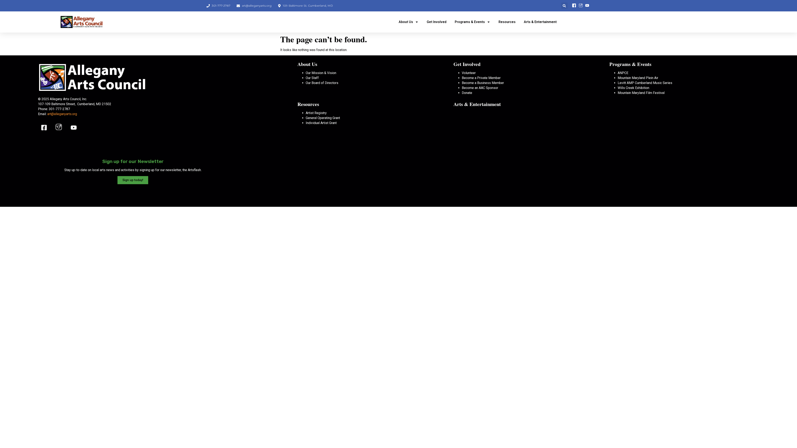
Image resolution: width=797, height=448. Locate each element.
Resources (507, 22)
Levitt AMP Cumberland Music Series (645, 83)
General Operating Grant (323, 118)
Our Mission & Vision (321, 73)
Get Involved (436, 22)
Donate (467, 93)
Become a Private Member (481, 78)
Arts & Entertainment (540, 22)
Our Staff (312, 78)
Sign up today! (132, 180)
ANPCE (623, 73)
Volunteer (469, 73)
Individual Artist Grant (321, 123)
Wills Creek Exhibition (633, 88)
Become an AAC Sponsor (480, 88)
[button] (564, 5)
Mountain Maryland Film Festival (641, 93)
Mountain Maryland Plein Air (638, 78)
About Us (406, 22)
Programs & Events (470, 22)
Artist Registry (316, 113)
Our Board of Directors (322, 83)
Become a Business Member (483, 83)
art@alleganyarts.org (62, 114)
